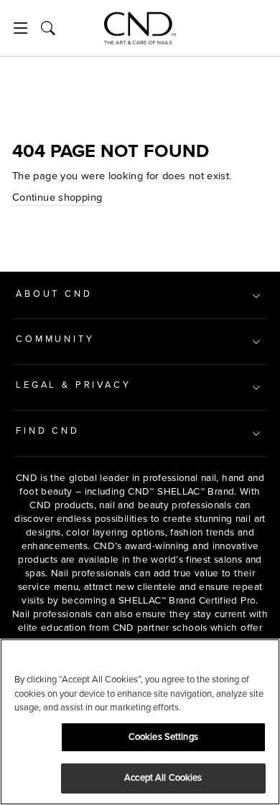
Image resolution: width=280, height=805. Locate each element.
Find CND (48, 431)
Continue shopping (57, 197)
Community (55, 339)
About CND (54, 294)
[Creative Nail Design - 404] (140, 28)
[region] (140, 722)
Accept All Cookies (163, 777)
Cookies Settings (163, 737)
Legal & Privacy (73, 385)
